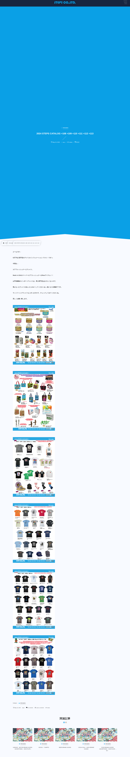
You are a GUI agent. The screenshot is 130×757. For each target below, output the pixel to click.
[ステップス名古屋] (65, 2)
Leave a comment (40, 707)
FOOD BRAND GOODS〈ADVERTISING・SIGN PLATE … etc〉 (107, 749)
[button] (125, 2)
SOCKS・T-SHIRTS (44, 747)
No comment (30, 707)
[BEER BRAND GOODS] (65, 734)
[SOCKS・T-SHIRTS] (44, 734)
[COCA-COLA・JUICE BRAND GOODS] (86, 734)
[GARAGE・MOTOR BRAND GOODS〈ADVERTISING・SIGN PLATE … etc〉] (22, 734)
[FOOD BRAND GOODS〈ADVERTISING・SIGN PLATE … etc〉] (107, 734)
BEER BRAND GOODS (65, 747)
